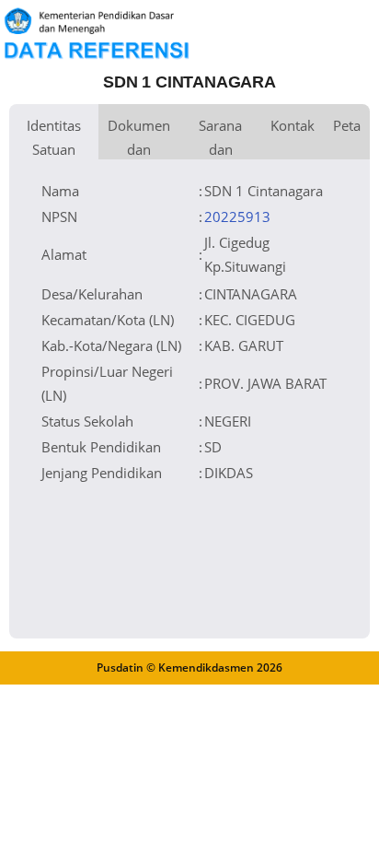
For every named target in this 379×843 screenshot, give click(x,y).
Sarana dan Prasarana (220, 137)
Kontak (292, 125)
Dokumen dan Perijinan (139, 137)
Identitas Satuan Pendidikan (53, 137)
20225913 (237, 216)
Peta (347, 125)
